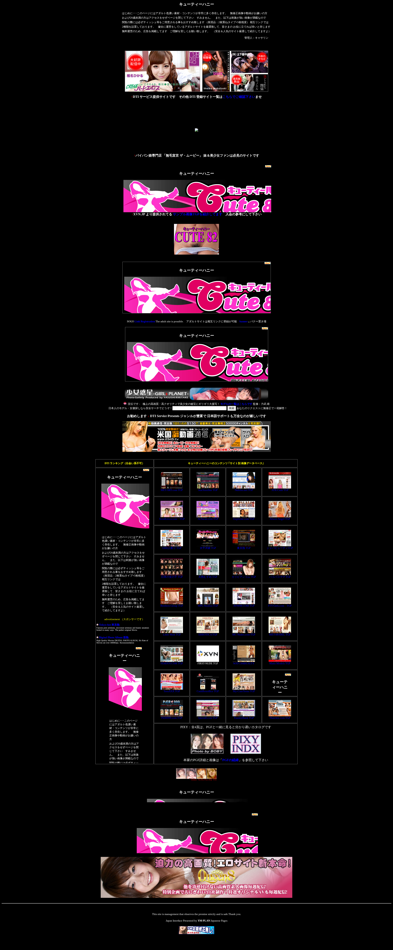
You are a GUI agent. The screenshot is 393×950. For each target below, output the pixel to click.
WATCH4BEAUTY (243, 663)
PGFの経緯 (230, 760)
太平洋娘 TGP (208, 547)
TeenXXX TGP (172, 691)
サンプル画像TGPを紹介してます (197, 214)
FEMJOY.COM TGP (172, 663)
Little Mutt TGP (172, 634)
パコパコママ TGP (280, 576)
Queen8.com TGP (208, 717)
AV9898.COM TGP (243, 605)
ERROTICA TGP (208, 634)
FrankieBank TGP (244, 717)
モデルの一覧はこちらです (236, 403)
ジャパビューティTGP (280, 547)
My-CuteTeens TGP (244, 691)
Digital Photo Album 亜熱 (113, 637)
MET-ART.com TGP (172, 490)
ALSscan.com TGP (208, 518)
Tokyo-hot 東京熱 (109, 624)
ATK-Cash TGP (279, 490)
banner (243, 321)
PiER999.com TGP (171, 717)
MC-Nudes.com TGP (243, 634)
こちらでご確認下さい (238, 96)
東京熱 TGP (244, 547)
